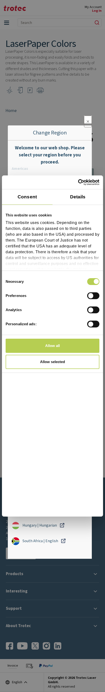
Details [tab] (78, 196)
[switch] (93, 295)
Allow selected (52, 362)
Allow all (52, 346)
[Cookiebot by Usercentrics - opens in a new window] (78, 182)
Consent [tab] (27, 196)
